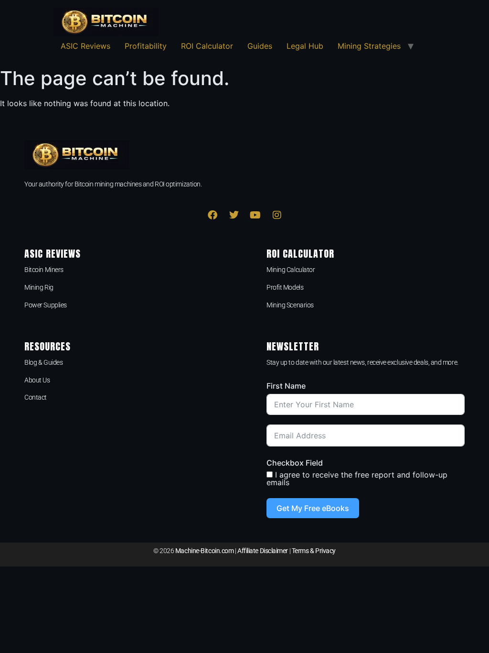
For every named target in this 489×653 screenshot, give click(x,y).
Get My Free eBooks (312, 508)
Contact (35, 397)
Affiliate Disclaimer (262, 551)
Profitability (146, 46)
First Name (286, 386)
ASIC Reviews (85, 46)
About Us (37, 380)
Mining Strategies (369, 46)
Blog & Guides (43, 362)
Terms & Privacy (314, 551)
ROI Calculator (207, 46)
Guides (259, 46)
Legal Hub (305, 46)
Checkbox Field (294, 463)
